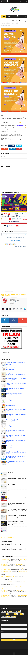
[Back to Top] (14, 653)
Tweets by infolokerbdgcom (7, 537)
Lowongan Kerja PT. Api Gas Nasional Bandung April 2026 (14, 430)
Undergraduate (19, 551)
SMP (13, 551)
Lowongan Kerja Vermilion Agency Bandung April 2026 (14, 451)
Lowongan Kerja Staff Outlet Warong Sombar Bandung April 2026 (17, 516)
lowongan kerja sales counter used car (13, 582)
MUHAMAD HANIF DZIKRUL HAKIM (8, 576)
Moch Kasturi (4, 564)
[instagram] (20, 1)
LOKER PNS (22, 546)
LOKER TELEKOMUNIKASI (5, 549)
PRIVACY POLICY (11, 484)
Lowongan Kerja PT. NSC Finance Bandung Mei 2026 (16, 394)
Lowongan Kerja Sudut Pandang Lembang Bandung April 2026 (16, 425)
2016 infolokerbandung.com (17, 650)
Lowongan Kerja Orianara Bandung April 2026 (15, 435)
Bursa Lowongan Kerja (5, 544)
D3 (12, 25)
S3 (4, 551)
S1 (17, 25)
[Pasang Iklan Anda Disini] (11, 348)
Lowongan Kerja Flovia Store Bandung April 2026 (16, 415)
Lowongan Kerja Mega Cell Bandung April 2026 (15, 446)
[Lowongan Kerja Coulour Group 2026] (14, 227)
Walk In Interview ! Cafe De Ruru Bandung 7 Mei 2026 (16, 388)
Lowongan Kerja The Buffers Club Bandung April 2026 (16, 420)
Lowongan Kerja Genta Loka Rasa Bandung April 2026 (16, 441)
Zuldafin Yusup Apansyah (7, 581)
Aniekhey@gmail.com (6, 559)
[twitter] (24, 1)
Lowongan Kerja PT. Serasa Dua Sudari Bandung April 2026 (15, 404)
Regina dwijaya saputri (6, 567)
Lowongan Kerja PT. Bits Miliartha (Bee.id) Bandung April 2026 (16, 409)
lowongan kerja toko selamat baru (9, 577)
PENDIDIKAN (14, 549)
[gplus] (26, 1)
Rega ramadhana (5, 595)
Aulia (2, 586)
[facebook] (22, 1)
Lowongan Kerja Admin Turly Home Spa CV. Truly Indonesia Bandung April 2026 (17, 509)
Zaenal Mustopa (4, 590)
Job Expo (19, 544)
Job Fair (2, 546)
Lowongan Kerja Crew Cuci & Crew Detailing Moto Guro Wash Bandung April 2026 (15, 400)
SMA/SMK (20, 25)
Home (3, 16)
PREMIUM (15, 25)
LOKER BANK (8, 546)
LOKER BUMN (15, 546)
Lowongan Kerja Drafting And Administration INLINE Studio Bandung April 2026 (16, 457)
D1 (12, 544)
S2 (1, 551)
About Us (10, 490)
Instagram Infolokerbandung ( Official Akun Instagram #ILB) (13, 295)
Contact (10, 527)
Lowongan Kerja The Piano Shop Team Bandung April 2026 (15, 461)
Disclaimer (10, 472)
